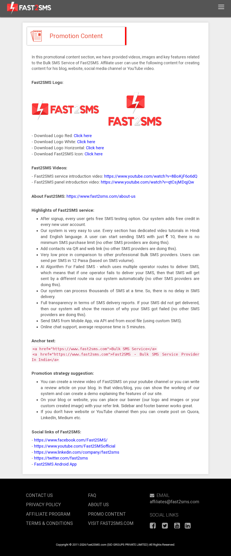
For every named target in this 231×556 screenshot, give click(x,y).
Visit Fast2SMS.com (111, 523)
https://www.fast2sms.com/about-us (101, 196)
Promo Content (107, 514)
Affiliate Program (48, 514)
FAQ (92, 495)
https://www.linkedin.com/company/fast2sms (76, 452)
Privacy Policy (43, 504)
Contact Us (39, 495)
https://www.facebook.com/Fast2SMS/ (71, 440)
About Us (98, 504)
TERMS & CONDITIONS (49, 523)
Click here (83, 135)
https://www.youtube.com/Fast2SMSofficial (74, 446)
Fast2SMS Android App (55, 464)
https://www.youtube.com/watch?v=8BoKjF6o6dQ (150, 176)
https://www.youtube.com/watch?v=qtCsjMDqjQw (147, 182)
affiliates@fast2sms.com (174, 501)
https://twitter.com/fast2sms (61, 458)
